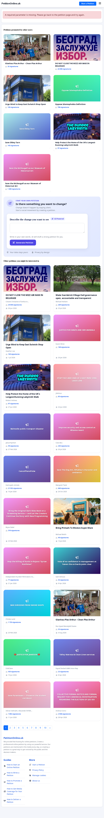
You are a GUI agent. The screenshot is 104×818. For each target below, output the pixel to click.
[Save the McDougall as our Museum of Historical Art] (27, 173)
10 (45, 727)
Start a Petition (87, 4)
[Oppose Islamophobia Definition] (77, 92)
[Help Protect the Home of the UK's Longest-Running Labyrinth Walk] (77, 132)
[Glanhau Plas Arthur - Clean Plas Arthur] (27, 51)
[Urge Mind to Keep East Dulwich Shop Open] (27, 92)
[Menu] (99, 3)
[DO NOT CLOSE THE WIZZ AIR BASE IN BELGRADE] (77, 53)
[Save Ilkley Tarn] (27, 130)
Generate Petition (24, 242)
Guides (7, 759)
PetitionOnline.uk (11, 3)
